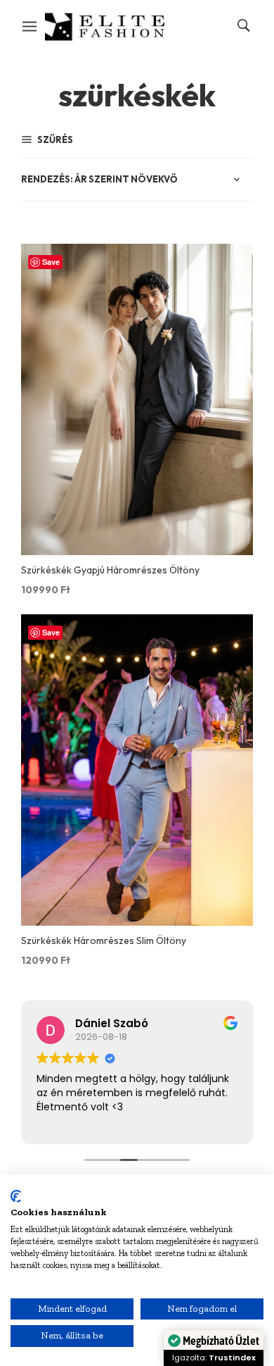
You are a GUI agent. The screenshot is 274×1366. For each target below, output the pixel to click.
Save (51, 261)
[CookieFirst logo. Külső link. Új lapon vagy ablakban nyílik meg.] (16, 1196)
